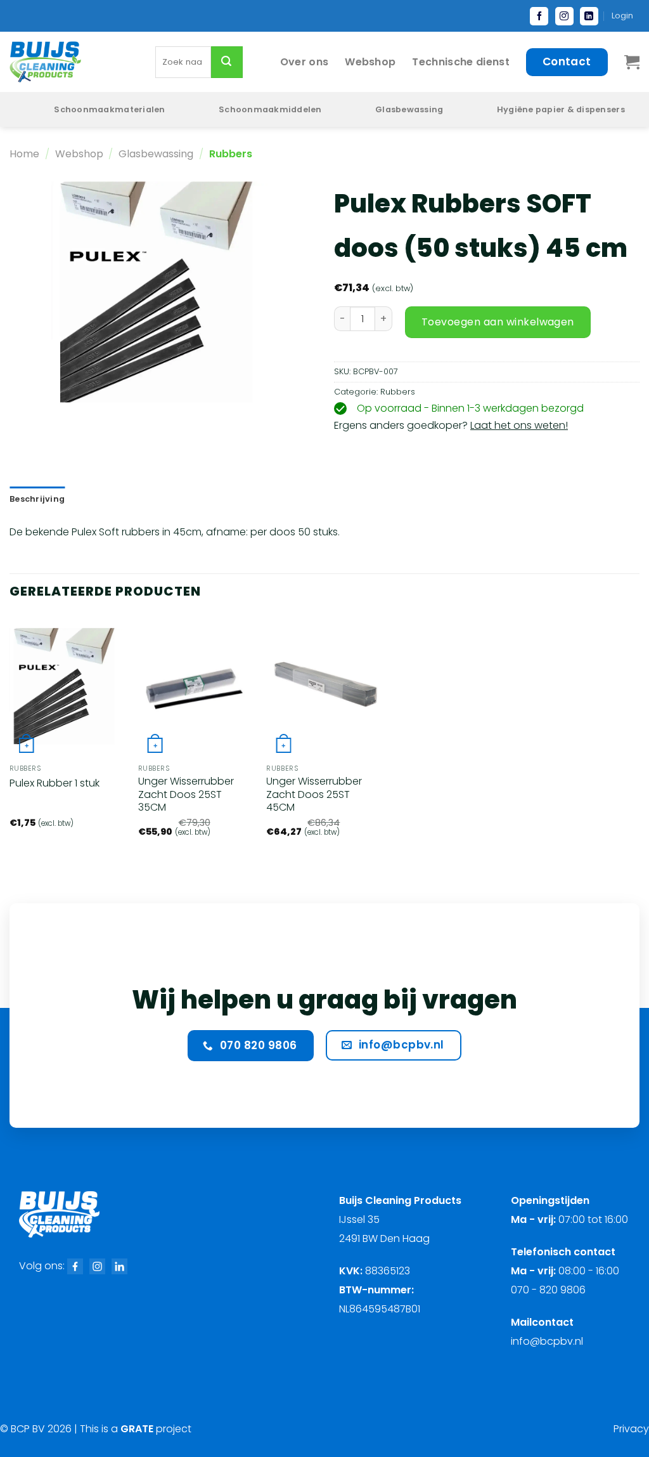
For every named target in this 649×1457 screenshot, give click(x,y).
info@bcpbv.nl (547, 1341)
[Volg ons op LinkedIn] (589, 16)
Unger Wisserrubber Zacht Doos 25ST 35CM (186, 794)
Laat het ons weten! (519, 425)
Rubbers (230, 154)
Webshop (370, 62)
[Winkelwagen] (631, 62)
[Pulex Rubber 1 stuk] (67, 686)
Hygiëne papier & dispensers (561, 109)
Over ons (304, 62)
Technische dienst (460, 62)
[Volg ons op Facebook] (539, 16)
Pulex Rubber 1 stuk (55, 783)
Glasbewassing (409, 109)
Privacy (631, 1428)
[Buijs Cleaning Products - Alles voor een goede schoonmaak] (73, 62)
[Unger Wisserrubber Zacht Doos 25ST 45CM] (324, 686)
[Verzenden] (227, 62)
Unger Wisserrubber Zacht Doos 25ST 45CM (314, 794)
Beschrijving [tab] (37, 498)
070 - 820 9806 (548, 1290)
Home (24, 154)
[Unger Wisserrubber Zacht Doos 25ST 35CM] (196, 686)
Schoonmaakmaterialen (109, 109)
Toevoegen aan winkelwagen (497, 322)
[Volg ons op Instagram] (564, 16)
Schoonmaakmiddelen (270, 109)
